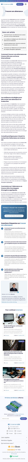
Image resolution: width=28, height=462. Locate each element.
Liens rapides (5, 437)
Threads (11, 433)
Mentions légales (6, 440)
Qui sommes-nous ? (7, 443)
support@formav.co (15, 428)
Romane (7, 335)
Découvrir (19, 4)
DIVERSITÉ (21, 341)
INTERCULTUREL (20, 368)
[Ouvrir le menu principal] (25, 4)
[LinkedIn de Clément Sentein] (18, 292)
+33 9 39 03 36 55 (14, 426)
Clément (7, 390)
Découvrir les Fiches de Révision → (14, 215)
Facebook (11, 431)
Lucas (6, 362)
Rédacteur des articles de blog (9, 302)
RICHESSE (21, 315)
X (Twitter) (19, 433)
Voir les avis (14, 453)
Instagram (18, 431)
